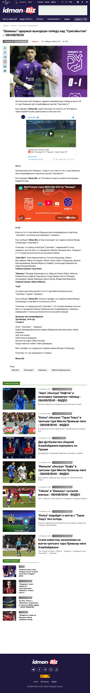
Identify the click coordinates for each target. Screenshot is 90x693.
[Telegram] (86, 2)
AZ (62, 2)
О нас (17, 2)
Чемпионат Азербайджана (15, 41)
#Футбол (15, 370)
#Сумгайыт (28, 370)
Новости (35, 41)
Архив (30, 2)
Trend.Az (40, 2)
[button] (5, 48)
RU (71, 2)
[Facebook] (82, 2)
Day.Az (47, 2)
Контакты (23, 2)
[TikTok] (56, 669)
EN (66, 2)
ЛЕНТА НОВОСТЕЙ (10, 19)
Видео (67, 19)
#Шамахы (42, 370)
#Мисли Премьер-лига (61, 370)
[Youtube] (78, 2)
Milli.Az (53, 2)
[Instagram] (51, 669)
